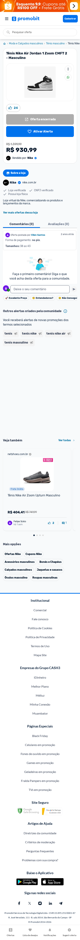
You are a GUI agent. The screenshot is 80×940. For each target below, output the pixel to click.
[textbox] (40, 289)
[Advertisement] (40, 391)
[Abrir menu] (6, 18)
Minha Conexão (40, 704)
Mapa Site (40, 655)
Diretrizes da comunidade (40, 833)
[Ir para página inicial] (6, 43)
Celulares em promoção (40, 745)
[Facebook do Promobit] (19, 903)
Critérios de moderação (40, 842)
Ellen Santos (38, 235)
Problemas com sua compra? (40, 860)
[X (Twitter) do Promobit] (29, 903)
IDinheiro (40, 677)
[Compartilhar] (68, 77)
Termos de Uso (40, 646)
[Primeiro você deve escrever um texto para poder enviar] (74, 289)
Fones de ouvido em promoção (40, 754)
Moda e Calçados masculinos (26, 43)
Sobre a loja (18, 173)
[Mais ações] (68, 69)
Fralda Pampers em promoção (40, 780)
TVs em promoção (40, 789)
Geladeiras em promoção (40, 771)
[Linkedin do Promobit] (50, 903)
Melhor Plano (40, 686)
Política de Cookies (40, 628)
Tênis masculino (55, 43)
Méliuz (40, 695)
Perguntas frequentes (40, 851)
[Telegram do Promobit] (61, 903)
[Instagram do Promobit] (40, 903)
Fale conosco (40, 619)
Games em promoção (40, 762)
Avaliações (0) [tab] (58, 224)
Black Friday (40, 736)
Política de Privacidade (40, 637)
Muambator (40, 713)
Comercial (40, 610)
